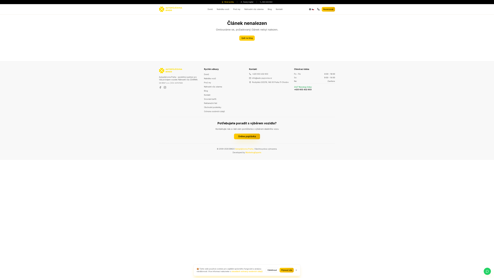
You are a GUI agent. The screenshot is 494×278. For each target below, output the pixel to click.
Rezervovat (328, 9)
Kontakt (279, 9)
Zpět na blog (247, 38)
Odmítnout (272, 270)
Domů (210, 9)
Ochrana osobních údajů (214, 111)
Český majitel (248, 2)
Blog (270, 9)
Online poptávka (247, 136)
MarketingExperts (253, 152)
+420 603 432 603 (260, 74)
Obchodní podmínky (212, 107)
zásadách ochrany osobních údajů (246, 271)
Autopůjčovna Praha (244, 149)
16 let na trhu (229, 2)
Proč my (236, 9)
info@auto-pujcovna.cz (262, 78)
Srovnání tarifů (210, 99)
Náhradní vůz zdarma (254, 9)
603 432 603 (267, 2)
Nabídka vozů (223, 9)
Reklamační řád (210, 103)
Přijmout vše (286, 270)
